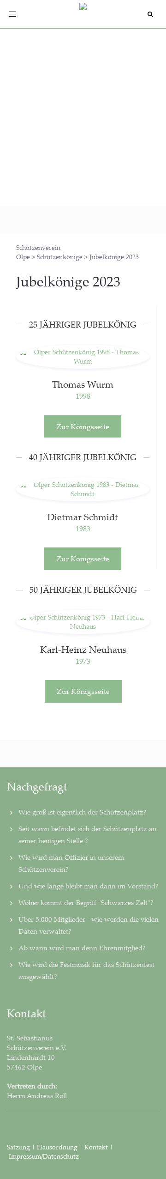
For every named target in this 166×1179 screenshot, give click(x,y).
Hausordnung (58, 1147)
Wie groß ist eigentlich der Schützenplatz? (82, 811)
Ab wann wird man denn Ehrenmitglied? (82, 947)
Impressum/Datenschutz (44, 1156)
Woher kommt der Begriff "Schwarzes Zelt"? (86, 902)
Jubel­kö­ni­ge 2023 (68, 281)
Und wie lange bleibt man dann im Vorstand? (88, 885)
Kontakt (96, 1147)
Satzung (18, 1147)
